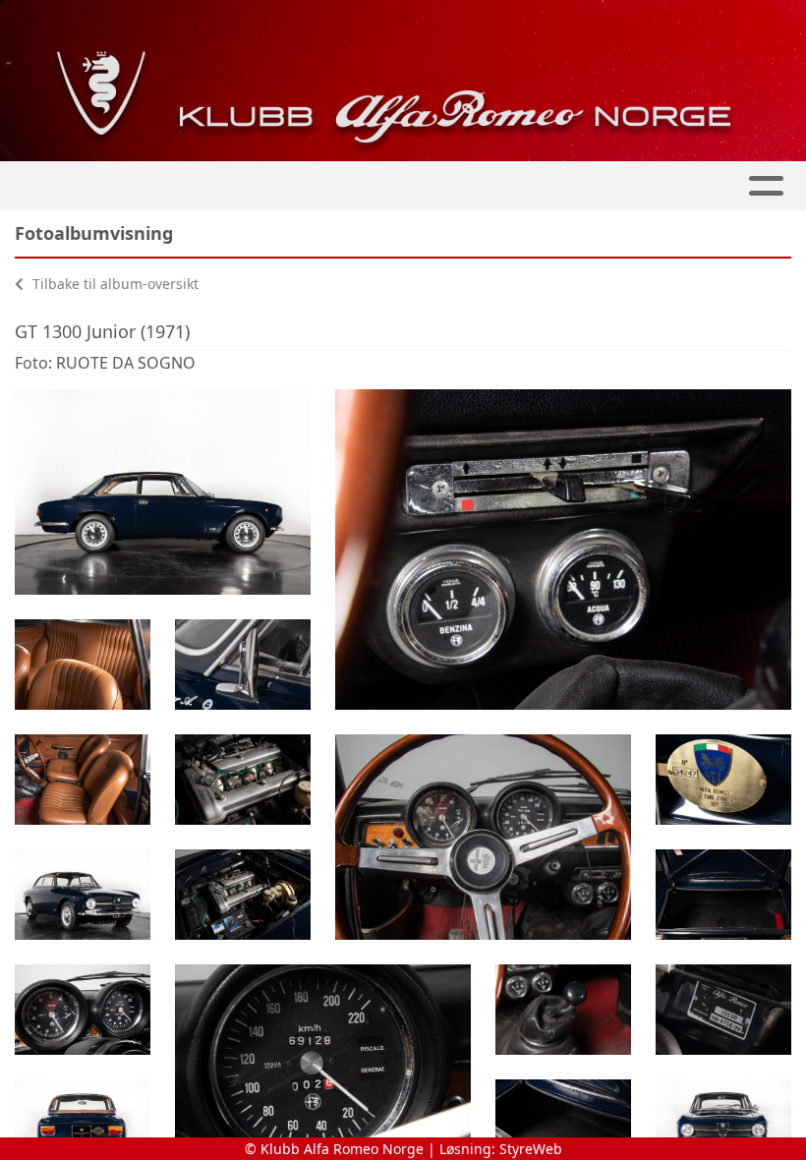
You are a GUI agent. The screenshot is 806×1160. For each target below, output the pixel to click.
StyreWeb (530, 1148)
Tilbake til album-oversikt (114, 283)
